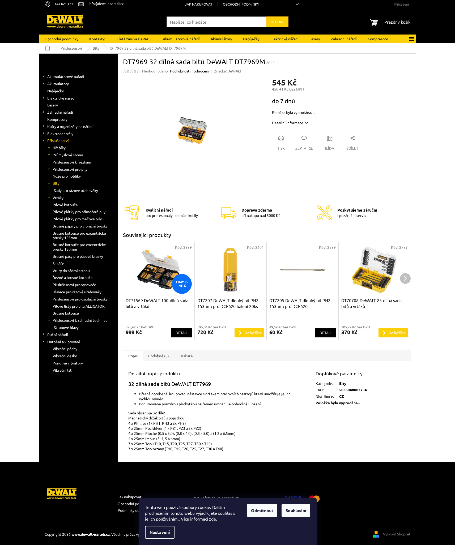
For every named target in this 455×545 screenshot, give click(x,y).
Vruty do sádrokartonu (71, 270)
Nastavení (160, 532)
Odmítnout (262, 510)
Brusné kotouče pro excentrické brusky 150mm (79, 246)
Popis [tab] (133, 355)
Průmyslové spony (68, 154)
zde (212, 518)
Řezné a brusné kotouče (73, 277)
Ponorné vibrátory (68, 363)
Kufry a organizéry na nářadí (70, 126)
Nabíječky (55, 90)
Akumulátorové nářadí (65, 76)
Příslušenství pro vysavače (74, 284)
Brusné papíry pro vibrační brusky (80, 226)
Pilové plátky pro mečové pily (77, 218)
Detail (182, 332)
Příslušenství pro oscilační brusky (80, 299)
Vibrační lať (62, 370)
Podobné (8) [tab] (158, 355)
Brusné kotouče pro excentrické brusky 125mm (79, 235)
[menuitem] (61, 39)
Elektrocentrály (60, 133)
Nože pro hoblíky (67, 176)
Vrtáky (58, 197)
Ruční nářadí (57, 334)
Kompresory (57, 119)
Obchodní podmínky (241, 4)
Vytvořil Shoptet (397, 533)
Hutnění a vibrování (63, 341)
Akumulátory (58, 83)
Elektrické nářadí (61, 98)
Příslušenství (58, 140)
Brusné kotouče (66, 313)
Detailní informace (287, 122)
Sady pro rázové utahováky (76, 190)
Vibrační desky (65, 355)
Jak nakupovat (198, 4)
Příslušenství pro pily (70, 169)
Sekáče (58, 263)
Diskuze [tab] (186, 355)
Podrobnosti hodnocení (189, 70)
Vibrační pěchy (65, 348)
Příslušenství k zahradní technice (80, 320)
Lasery (52, 104)
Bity (56, 183)
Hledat (277, 21)
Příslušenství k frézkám (72, 162)
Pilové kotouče (65, 204)
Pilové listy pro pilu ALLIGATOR (79, 306)
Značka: (227, 70)
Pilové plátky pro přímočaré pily (79, 211)
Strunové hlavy (66, 327)
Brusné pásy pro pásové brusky (78, 256)
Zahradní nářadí (60, 112)
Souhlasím (296, 510)
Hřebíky (59, 147)
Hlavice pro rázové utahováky (77, 291)
